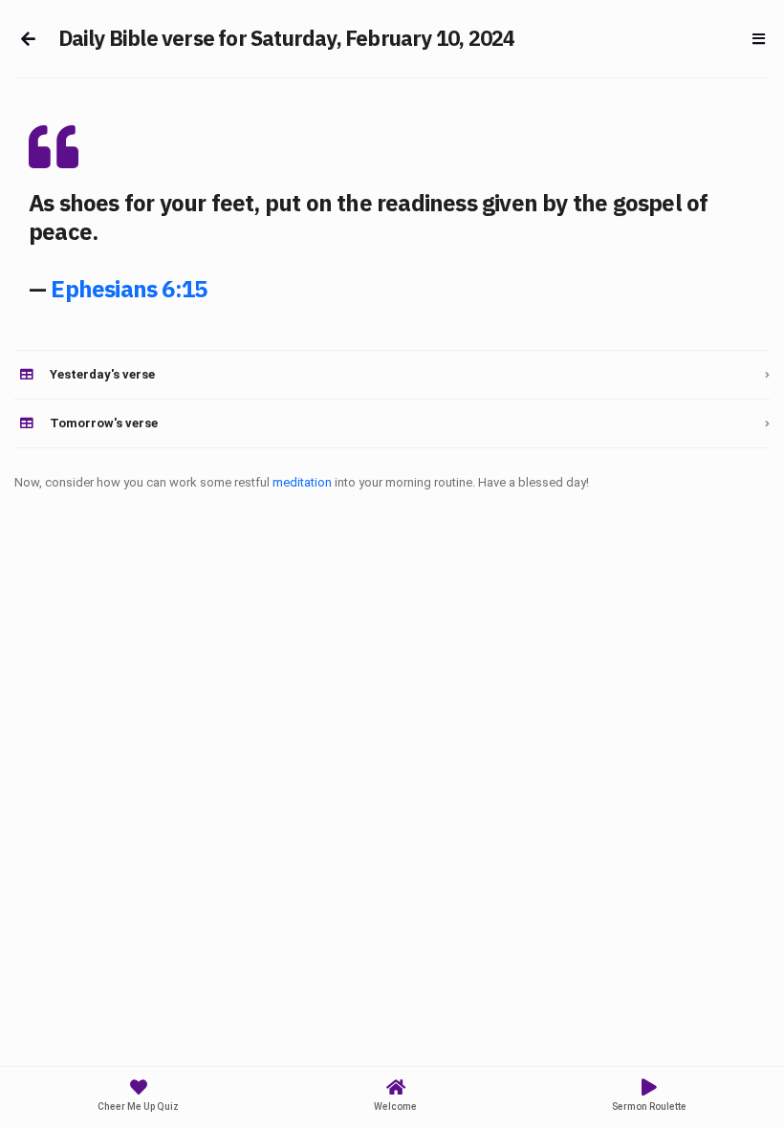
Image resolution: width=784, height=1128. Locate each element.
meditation (302, 482)
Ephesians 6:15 (129, 288)
